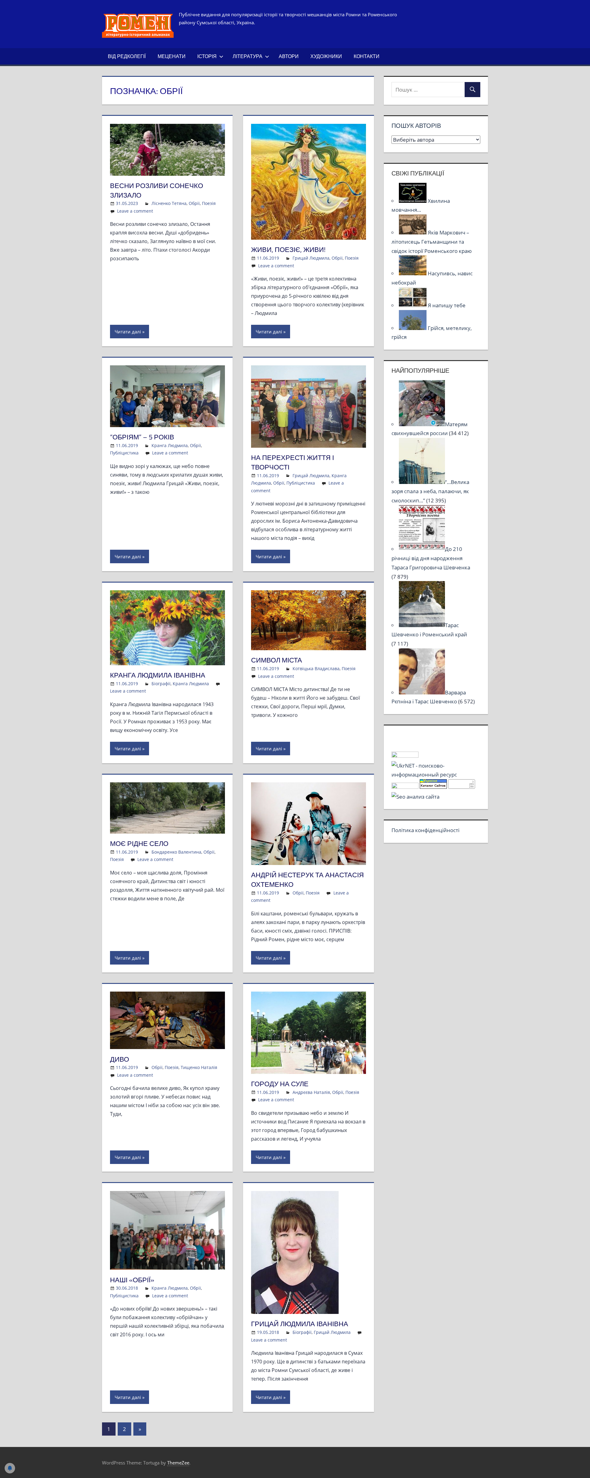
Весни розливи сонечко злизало (156, 190)
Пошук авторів (416, 125)
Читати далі (128, 331)
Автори (289, 56)
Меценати (172, 56)
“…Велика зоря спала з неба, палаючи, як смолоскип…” (430, 491)
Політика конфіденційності (425, 830)
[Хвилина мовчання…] (413, 200)
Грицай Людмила (311, 258)
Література (247, 56)
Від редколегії (127, 56)
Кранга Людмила (169, 445)
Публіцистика (124, 453)
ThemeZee (178, 1463)
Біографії (161, 683)
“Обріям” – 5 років (142, 437)
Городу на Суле (280, 1084)
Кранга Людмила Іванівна (157, 675)
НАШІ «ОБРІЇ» (132, 1280)
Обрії (194, 203)
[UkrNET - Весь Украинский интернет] (435, 774)
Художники (326, 56)
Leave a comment (135, 211)
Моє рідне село (139, 843)
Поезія (209, 203)
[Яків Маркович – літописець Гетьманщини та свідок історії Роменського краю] (413, 232)
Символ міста (276, 660)
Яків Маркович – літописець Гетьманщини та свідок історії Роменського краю (431, 241)
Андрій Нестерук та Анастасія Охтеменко (307, 880)
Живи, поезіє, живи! (288, 249)
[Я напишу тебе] (413, 305)
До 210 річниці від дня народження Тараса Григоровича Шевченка (430, 558)
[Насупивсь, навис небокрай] (413, 273)
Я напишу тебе (447, 305)
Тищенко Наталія (199, 1067)
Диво (119, 1059)
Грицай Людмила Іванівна (299, 1324)
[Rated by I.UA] (405, 755)
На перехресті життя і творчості (292, 462)
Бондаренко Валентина (176, 852)
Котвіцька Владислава (316, 668)
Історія (207, 56)
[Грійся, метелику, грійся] (413, 328)
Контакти (367, 56)
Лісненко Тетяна (169, 203)
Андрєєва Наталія (311, 1092)
